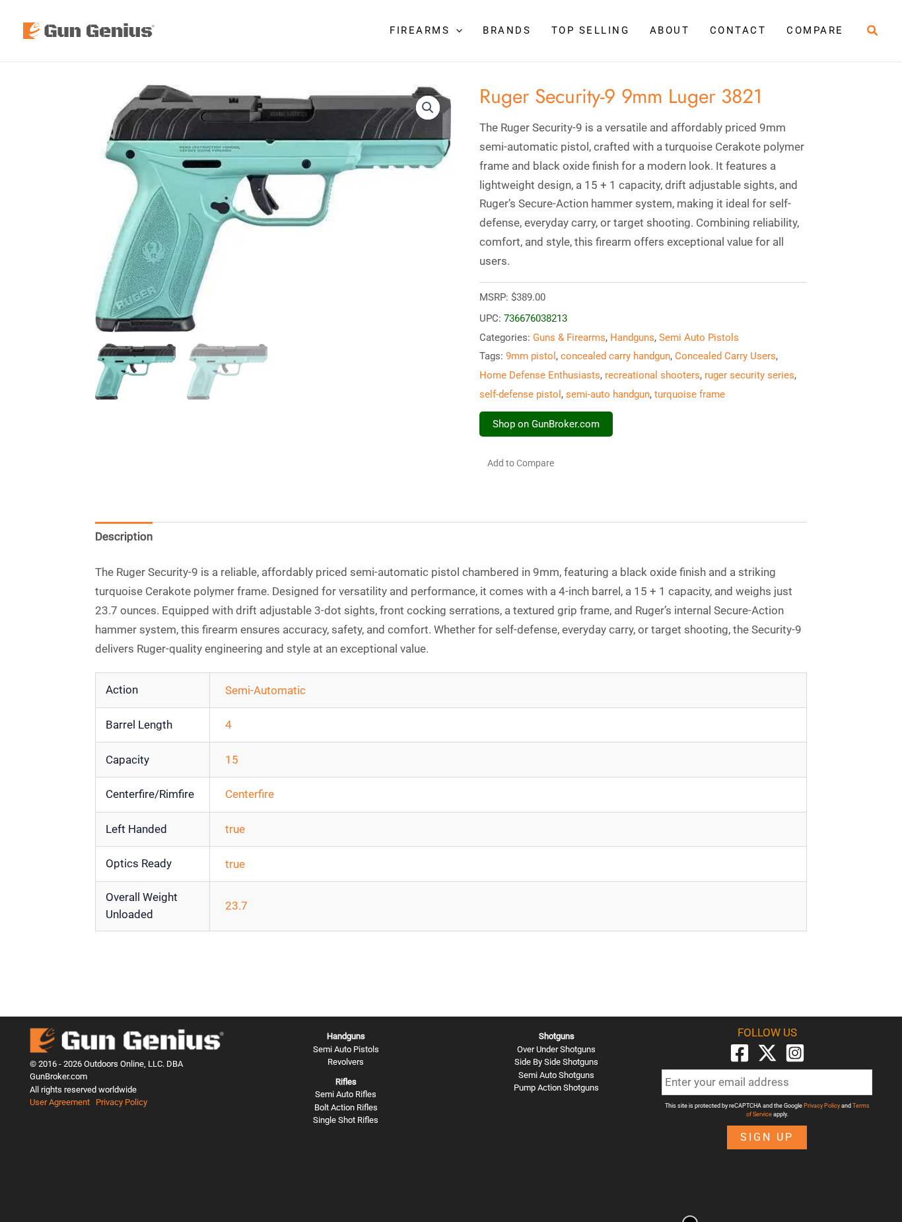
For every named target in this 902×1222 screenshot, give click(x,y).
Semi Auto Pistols (699, 337)
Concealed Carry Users (725, 356)
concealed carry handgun (615, 356)
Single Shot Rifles (345, 1120)
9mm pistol (531, 356)
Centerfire (249, 794)
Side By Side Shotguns (556, 1062)
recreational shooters (652, 375)
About (670, 30)
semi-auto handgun (608, 394)
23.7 (236, 905)
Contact (738, 30)
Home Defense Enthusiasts (539, 375)
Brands (507, 30)
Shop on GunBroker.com (546, 424)
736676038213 (535, 318)
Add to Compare (520, 463)
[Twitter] (767, 1053)
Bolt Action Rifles (346, 1107)
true (235, 829)
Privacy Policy (121, 1102)
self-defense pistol (520, 394)
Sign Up (767, 1137)
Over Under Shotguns (556, 1049)
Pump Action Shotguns (556, 1088)
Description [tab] (124, 536)
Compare (815, 30)
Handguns (632, 337)
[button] (456, 30)
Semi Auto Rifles (345, 1094)
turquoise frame (689, 394)
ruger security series (749, 375)
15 (231, 759)
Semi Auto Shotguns (556, 1075)
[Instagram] (795, 1053)
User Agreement (60, 1102)
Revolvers (346, 1062)
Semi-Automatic (265, 690)
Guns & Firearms (569, 337)
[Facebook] (739, 1053)
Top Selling (590, 30)
